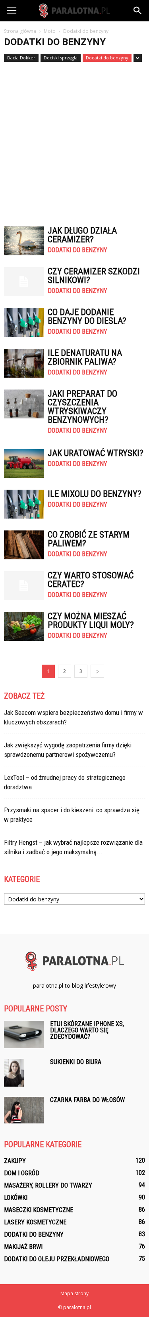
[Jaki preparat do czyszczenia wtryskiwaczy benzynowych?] (24, 404)
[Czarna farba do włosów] (24, 1110)
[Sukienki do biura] (14, 1073)
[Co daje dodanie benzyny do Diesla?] (24, 322)
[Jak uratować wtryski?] (24, 463)
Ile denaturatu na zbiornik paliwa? (85, 357)
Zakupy (15, 1161)
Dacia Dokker (21, 58)
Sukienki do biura (75, 1062)
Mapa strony (74, 1293)
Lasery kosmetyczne (35, 1222)
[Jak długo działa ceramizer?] (24, 240)
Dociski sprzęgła (60, 58)
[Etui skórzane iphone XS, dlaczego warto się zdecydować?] (24, 1034)
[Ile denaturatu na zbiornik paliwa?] (24, 363)
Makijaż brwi (23, 1246)
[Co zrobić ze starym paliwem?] (24, 544)
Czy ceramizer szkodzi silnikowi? (94, 275)
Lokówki (15, 1197)
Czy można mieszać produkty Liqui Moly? (91, 620)
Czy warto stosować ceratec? (91, 579)
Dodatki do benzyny (107, 58)
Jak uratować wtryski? (95, 453)
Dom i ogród (21, 1173)
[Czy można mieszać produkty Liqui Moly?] (24, 626)
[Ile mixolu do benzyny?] (24, 504)
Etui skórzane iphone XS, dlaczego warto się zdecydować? (87, 1030)
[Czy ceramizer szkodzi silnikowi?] (24, 281)
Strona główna (20, 31)
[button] (138, 10)
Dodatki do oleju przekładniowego (56, 1259)
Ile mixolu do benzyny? (94, 494)
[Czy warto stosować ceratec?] (24, 585)
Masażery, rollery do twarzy (48, 1185)
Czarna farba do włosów (87, 1100)
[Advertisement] (74, 140)
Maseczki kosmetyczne (38, 1210)
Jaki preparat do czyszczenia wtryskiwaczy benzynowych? (82, 407)
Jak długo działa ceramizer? (82, 235)
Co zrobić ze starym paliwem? (89, 539)
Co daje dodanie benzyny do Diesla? (87, 316)
